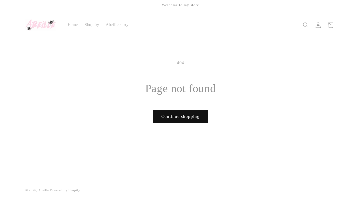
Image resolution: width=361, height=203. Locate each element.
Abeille (44, 190)
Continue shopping (180, 116)
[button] (306, 25)
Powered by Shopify (65, 190)
